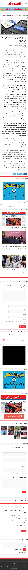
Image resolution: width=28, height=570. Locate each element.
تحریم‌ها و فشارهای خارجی (20, 525)
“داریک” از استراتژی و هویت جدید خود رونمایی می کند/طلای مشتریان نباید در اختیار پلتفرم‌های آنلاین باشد (14, 248)
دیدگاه (24, 290)
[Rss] (20, 335)
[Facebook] (17, 335)
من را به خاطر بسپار (16, 549)
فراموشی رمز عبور (22, 552)
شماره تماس (23, 467)
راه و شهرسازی (16, 45)
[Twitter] (15, 335)
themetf (14, 563)
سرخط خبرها (11, 45)
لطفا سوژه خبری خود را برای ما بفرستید (18, 477)
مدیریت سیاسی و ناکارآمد (20, 518)
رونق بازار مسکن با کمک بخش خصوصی (19, 201)
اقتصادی (20, 45)
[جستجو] (4, 340)
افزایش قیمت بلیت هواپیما (20, 178)
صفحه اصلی (25, 15)
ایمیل (25, 309)
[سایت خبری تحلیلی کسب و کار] (14, 3)
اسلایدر (20, 15)
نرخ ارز (21, 80)
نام (25, 304)
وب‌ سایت (24, 314)
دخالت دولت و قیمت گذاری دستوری (18, 515)
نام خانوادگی (24, 463)
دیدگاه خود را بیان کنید (21, 47)
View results (18, 531)
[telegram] (9, 335)
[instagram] (12, 335)
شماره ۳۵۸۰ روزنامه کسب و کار (19, 227)
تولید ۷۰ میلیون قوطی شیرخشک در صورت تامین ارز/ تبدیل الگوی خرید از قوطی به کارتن (10, 205)
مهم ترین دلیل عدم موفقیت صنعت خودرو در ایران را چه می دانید (14, 511)
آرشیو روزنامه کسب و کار (13, 416)
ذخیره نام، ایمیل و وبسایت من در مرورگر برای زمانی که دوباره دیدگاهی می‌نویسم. (15, 321)
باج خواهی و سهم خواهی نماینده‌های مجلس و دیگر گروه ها (15, 521)
